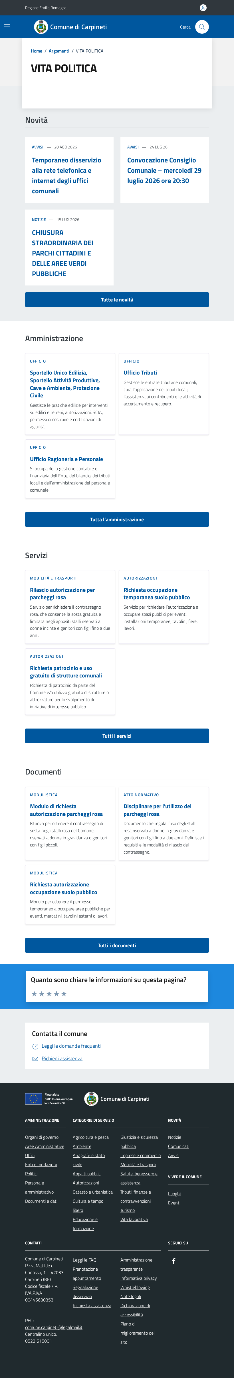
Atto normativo (141, 795)
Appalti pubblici (87, 1173)
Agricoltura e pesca (91, 1137)
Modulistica (44, 795)
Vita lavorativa (134, 1219)
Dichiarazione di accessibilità (135, 1310)
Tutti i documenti (117, 945)
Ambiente (82, 1146)
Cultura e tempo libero (88, 1206)
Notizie (39, 219)
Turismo (127, 1210)
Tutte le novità (117, 299)
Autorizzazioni (140, 578)
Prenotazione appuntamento (87, 1274)
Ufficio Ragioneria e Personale (66, 459)
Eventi (174, 1202)
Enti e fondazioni (41, 1164)
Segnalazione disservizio (85, 1292)
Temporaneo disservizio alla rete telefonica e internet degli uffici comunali (66, 175)
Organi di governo (41, 1137)
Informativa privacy (138, 1278)
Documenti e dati (41, 1201)
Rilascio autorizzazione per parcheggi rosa (62, 593)
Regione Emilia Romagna (45, 8)
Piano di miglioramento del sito (137, 1332)
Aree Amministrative (44, 1146)
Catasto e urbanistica (93, 1191)
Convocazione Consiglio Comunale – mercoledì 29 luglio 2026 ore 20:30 (164, 170)
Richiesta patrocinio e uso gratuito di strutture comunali (66, 671)
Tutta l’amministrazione (117, 519)
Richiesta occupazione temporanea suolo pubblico (157, 593)
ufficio (38, 361)
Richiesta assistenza (92, 1305)
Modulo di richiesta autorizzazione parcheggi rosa (66, 810)
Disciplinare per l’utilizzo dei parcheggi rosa (157, 810)
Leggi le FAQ (84, 1259)
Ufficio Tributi (140, 373)
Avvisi (37, 147)
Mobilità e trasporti (53, 578)
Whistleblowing (135, 1287)
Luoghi (174, 1193)
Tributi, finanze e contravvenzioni (135, 1196)
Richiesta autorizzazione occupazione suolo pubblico (63, 888)
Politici (31, 1173)
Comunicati (178, 1146)
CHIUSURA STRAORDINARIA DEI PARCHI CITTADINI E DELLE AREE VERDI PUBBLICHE (62, 253)
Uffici (30, 1155)
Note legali (130, 1296)
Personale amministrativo (39, 1187)
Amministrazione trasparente (136, 1264)
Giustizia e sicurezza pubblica (139, 1142)
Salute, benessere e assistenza (139, 1178)
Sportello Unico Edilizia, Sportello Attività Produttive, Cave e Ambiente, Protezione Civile (65, 384)
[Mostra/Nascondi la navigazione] (6, 26)
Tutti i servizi (117, 736)
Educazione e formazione (85, 1224)
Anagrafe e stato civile (89, 1160)
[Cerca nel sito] (202, 27)
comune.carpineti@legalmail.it (53, 1327)
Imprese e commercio (140, 1155)
